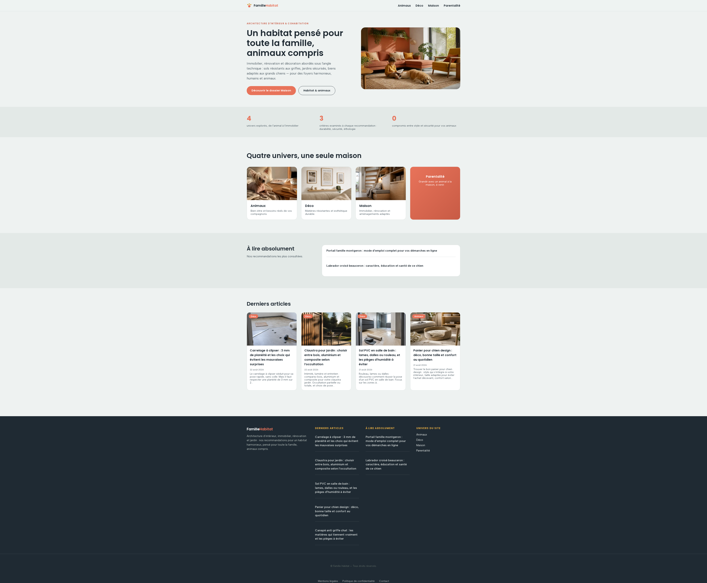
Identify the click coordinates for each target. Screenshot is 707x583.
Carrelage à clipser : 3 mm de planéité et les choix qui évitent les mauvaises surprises (336, 441)
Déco (419, 6)
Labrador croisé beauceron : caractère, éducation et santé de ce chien (374, 265)
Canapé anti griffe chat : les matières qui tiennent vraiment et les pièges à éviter (336, 534)
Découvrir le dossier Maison (271, 90)
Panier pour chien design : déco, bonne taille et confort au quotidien (337, 511)
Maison (433, 6)
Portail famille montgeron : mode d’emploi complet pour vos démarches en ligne (381, 250)
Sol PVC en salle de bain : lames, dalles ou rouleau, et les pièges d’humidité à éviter (336, 488)
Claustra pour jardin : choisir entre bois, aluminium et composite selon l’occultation (335, 464)
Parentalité (452, 6)
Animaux (404, 6)
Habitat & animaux (316, 90)
